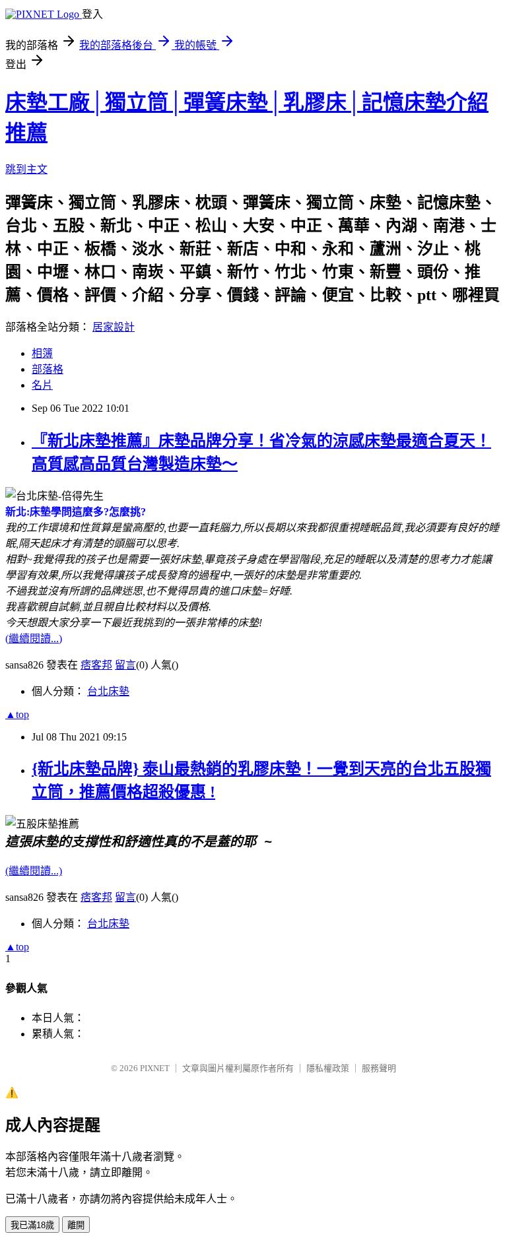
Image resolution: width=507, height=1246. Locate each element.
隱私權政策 (327, 1068)
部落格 (47, 369)
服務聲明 (379, 1068)
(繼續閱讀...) (33, 638)
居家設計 (113, 327)
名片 (42, 385)
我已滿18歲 (32, 1225)
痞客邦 (96, 665)
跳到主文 (26, 169)
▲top (17, 714)
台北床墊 (108, 691)
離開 (75, 1225)
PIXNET (155, 1068)
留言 (125, 665)
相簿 (42, 353)
